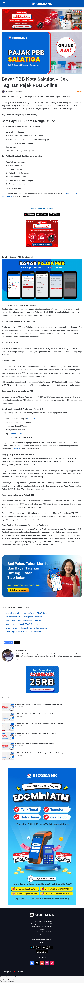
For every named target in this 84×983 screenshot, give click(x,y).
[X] (17, 659)
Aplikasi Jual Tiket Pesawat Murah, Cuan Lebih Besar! (35, 733)
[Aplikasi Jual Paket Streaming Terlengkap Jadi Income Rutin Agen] (8, 756)
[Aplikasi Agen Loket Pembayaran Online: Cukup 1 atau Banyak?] (8, 707)
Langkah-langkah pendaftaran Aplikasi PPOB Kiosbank (27, 613)
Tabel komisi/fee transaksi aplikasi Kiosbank (23, 617)
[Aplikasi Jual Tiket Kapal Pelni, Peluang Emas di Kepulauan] (8, 717)
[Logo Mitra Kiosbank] (42, 4)
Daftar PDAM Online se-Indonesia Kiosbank (23, 621)
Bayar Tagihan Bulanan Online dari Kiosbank (23, 632)
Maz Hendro (9, 91)
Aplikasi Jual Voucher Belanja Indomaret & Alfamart (34, 743)
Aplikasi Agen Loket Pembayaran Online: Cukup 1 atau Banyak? (39, 704)
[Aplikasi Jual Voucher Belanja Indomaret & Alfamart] (8, 746)
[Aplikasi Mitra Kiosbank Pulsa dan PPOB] (29, 215)
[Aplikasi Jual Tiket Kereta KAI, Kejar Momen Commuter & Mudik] (8, 727)
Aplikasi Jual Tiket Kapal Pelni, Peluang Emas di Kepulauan (37, 714)
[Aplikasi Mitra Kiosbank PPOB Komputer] (54, 215)
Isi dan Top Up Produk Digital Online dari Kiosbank (26, 628)
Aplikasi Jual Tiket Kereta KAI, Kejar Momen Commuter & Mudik (39, 723)
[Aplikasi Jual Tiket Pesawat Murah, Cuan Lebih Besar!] (8, 736)
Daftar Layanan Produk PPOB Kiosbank (21, 624)
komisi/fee (17, 449)
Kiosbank (31, 419)
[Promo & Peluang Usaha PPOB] (42, 233)
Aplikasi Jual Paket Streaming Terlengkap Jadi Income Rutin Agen (40, 753)
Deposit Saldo (17, 433)
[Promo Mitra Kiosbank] (42, 19)
